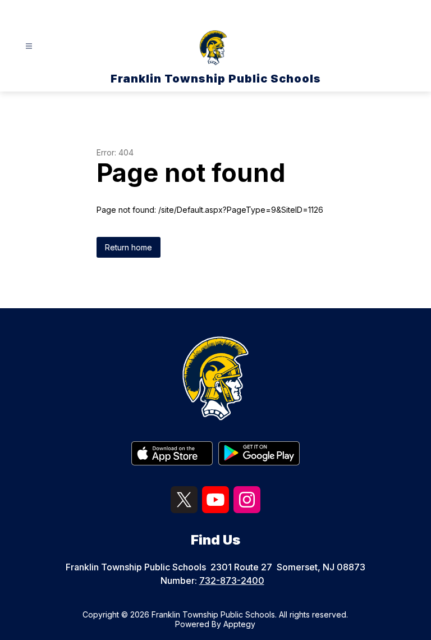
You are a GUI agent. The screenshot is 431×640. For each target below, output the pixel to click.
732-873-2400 (231, 580)
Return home (128, 247)
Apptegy (239, 624)
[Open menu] (28, 46)
